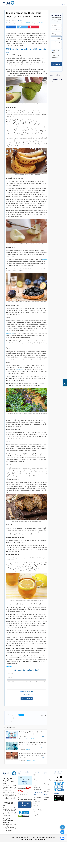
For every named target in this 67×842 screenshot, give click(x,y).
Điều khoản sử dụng (48, 837)
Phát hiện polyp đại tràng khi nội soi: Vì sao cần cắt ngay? (32, 732)
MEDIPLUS (27, 23)
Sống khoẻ (28, 738)
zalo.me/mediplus (58, 780)
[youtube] (61, 777)
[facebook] (55, 777)
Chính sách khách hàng (19, 837)
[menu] (63, 3)
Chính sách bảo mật (34, 837)
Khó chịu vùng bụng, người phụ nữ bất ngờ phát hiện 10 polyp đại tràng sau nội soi (32, 753)
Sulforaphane (10, 333)
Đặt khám (65, 383)
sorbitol (44, 259)
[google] (57, 777)
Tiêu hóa (41, 23)
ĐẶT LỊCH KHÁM (25, 804)
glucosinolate (20, 369)
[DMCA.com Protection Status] (23, 815)
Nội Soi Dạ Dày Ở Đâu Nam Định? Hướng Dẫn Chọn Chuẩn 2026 (32, 742)
